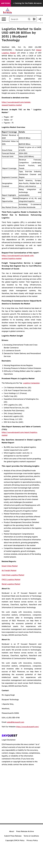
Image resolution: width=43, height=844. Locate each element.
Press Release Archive (25, 831)
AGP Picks (5, 3)
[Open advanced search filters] (34, 19)
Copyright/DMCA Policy (14, 840)
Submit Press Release (13, 836)
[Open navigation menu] (4, 19)
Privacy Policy (32, 840)
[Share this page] (39, 19)
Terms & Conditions (31, 836)
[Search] (29, 19)
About (11, 831)
